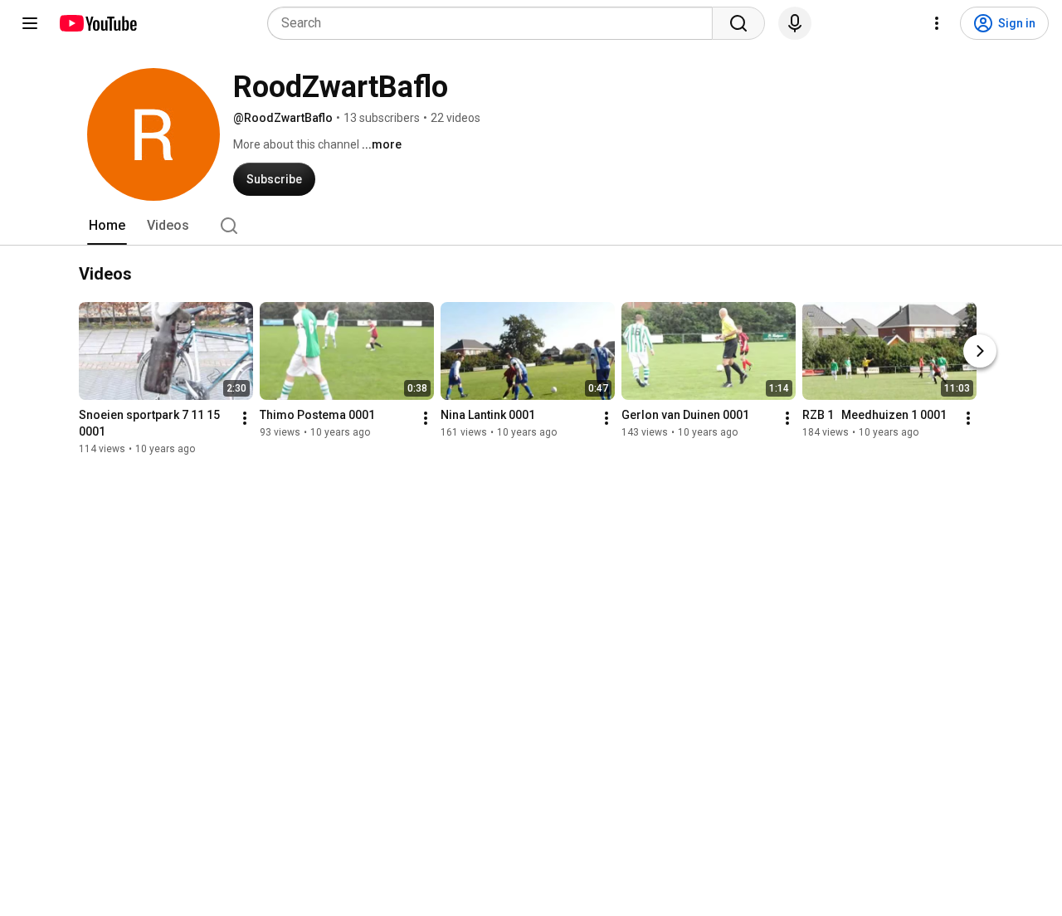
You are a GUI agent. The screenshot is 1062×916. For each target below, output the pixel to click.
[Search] (738, 23)
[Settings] (937, 23)
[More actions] (244, 418)
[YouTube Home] (97, 23)
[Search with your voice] (794, 23)
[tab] (107, 226)
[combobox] (495, 23)
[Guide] (30, 23)
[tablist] (531, 226)
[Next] (979, 351)
